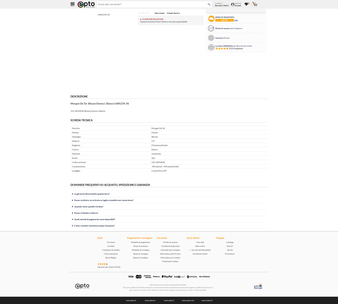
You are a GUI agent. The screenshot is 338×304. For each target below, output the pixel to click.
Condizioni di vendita (111, 250)
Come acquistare (111, 254)
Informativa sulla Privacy (170, 254)
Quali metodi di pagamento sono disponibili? (94, 219)
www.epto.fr (169, 300)
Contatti (110, 246)
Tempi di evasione (140, 246)
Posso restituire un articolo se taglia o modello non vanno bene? (104, 200)
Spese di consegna (140, 257)
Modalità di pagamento (140, 242)
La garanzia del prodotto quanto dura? (92, 193)
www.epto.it (131, 300)
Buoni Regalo (110, 257)
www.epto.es (150, 300)
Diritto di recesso (170, 242)
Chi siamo (111, 242)
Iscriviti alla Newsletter (201, 250)
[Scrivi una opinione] (143, 13)
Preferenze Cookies (170, 261)
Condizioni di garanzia (170, 246)
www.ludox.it (206, 300)
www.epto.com (188, 300)
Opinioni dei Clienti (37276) (108, 267)
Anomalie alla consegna (170, 250)
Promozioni (230, 254)
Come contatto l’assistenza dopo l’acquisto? (94, 225)
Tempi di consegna (140, 254)
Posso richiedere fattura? (86, 213)
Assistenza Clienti (200, 254)
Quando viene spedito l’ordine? (88, 206)
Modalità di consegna (140, 250)
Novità (230, 250)
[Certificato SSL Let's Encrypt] (258, 286)
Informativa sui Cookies (170, 257)
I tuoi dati (200, 242)
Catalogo (230, 242)
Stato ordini (200, 246)
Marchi (230, 246)
